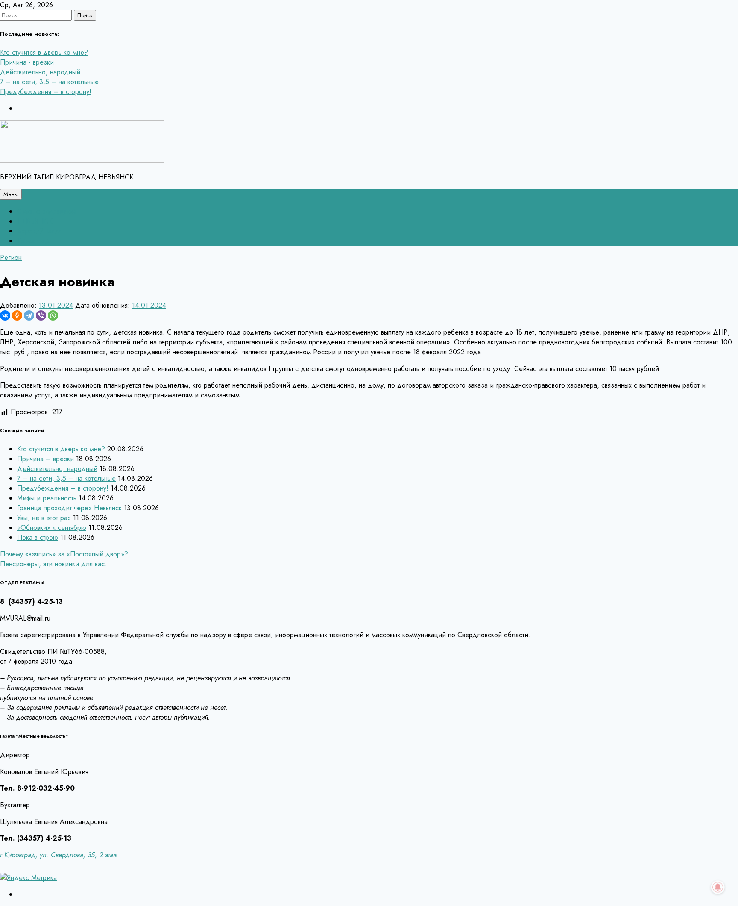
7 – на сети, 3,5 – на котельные (49, 82)
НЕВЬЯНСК (34, 221)
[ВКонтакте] (5, 315)
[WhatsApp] (53, 315)
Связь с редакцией (46, 211)
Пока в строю (37, 537)
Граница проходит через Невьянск (69, 508)
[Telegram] (29, 315)
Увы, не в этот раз (44, 518)
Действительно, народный (40, 72)
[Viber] (41, 315)
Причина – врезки (45, 459)
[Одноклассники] (17, 315)
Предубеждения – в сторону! (45, 92)
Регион (11, 257)
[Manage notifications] (718, 887)
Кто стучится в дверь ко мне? (44, 52)
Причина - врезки (27, 62)
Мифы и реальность (46, 498)
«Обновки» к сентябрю (51, 527)
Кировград (33, 241)
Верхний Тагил (39, 231)
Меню (10, 194)
